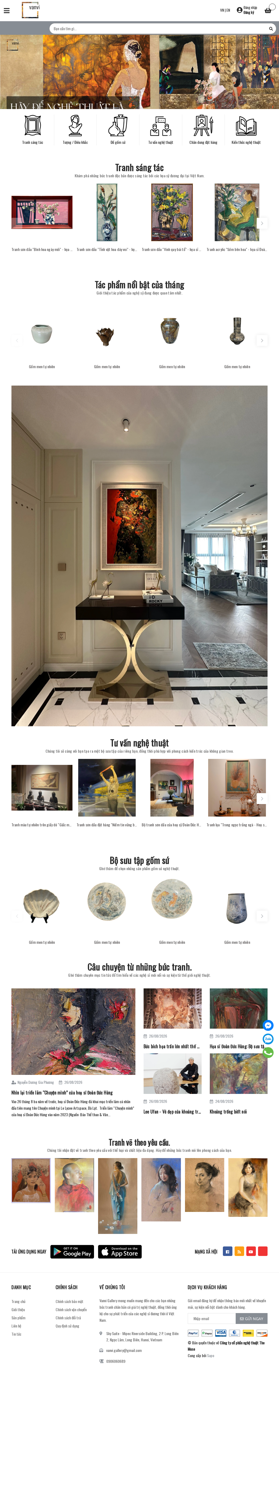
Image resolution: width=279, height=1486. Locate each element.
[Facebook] (268, 1025)
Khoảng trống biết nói (228, 1112)
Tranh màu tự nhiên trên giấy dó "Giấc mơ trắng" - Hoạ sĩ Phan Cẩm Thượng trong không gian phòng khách (41, 824)
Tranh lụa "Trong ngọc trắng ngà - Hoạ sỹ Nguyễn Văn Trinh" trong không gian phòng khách (237, 824)
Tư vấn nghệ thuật (139, 742)
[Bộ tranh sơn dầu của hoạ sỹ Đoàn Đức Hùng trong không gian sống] (172, 788)
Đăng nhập (250, 7)
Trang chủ (18, 1301)
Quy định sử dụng (67, 1326)
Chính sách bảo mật (69, 1301)
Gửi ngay (254, 1318)
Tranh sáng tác (139, 167)
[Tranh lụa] (237, 788)
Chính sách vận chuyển (71, 1309)
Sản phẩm (18, 1317)
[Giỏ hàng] (268, 11)
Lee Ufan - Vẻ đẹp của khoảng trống (173, 1112)
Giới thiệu (18, 1309)
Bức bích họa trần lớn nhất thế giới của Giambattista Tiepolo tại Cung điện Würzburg (173, 1046)
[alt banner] (139, 556)
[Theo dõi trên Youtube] (251, 1251)
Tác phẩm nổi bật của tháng (139, 284)
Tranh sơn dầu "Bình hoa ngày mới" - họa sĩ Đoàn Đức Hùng (41, 249)
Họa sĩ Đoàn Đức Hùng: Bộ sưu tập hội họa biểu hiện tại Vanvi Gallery (239, 1046)
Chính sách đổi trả (68, 1317)
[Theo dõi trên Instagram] (263, 1251)
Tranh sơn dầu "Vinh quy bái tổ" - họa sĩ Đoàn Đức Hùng (172, 249)
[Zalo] (268, 1039)
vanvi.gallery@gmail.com (124, 1350)
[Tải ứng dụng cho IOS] (120, 1252)
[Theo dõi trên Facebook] (227, 1251)
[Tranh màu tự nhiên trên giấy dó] (41, 788)
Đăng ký (249, 12)
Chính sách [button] (67, 1287)
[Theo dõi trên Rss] (239, 1251)
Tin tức (16, 1334)
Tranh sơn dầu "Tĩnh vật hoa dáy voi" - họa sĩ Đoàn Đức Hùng (107, 249)
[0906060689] (268, 1052)
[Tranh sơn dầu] (41, 212)
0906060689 (115, 1361)
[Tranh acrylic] (237, 212)
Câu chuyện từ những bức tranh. (139, 966)
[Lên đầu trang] (265, 1468)
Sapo (210, 1355)
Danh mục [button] (21, 1287)
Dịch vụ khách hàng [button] (207, 1287)
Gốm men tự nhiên (42, 366)
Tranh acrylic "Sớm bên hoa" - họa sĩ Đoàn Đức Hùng (237, 249)
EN (228, 10)
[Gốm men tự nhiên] (41, 329)
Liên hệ (16, 1326)
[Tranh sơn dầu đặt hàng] (107, 788)
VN (222, 10)
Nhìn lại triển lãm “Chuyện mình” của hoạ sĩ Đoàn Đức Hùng (62, 1093)
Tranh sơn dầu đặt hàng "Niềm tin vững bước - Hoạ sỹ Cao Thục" (107, 824)
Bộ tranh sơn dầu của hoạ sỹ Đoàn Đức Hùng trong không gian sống (172, 824)
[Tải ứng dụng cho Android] (72, 1252)
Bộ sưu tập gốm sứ (139, 860)
